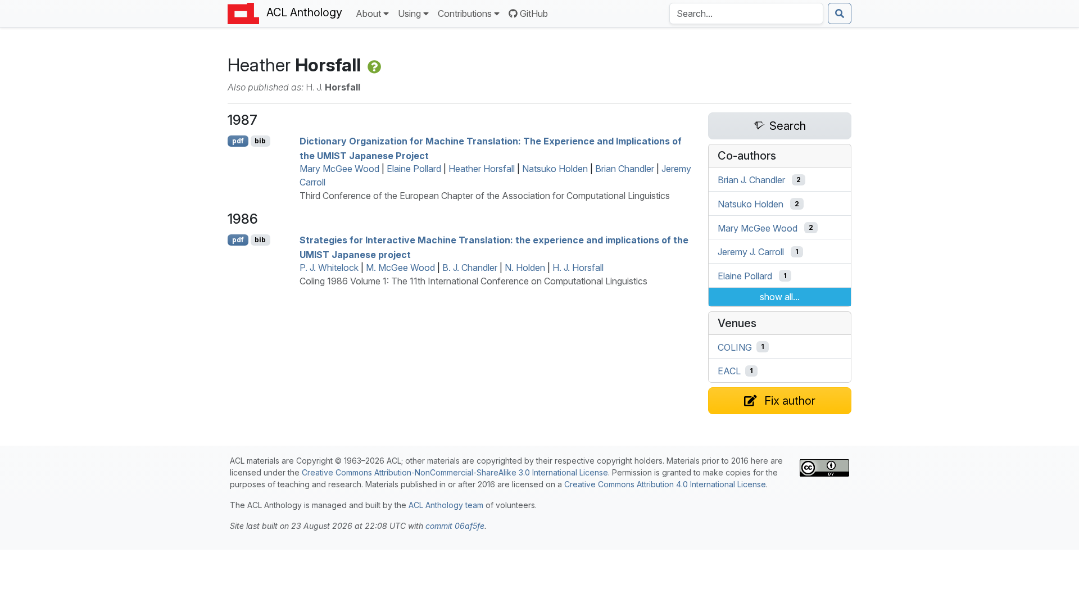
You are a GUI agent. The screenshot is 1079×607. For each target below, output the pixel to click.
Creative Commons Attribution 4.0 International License (665, 484)
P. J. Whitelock (329, 267)
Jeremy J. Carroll (751, 251)
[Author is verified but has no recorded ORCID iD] (373, 65)
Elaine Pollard (414, 168)
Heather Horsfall (481, 168)
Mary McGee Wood (339, 168)
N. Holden (525, 267)
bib (260, 141)
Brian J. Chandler (751, 179)
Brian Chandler (624, 168)
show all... (780, 296)
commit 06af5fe (454, 526)
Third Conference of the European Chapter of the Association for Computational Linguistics (485, 195)
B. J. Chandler (469, 267)
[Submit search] (839, 13)
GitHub (534, 13)
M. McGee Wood (400, 267)
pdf (238, 141)
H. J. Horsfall (578, 267)
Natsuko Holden (555, 168)
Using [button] (409, 13)
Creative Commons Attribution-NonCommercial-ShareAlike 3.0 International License (455, 472)
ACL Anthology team (446, 505)
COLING (735, 346)
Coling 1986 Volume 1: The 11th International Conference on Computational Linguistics (473, 281)
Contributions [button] (465, 13)
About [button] (368, 13)
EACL (729, 371)
